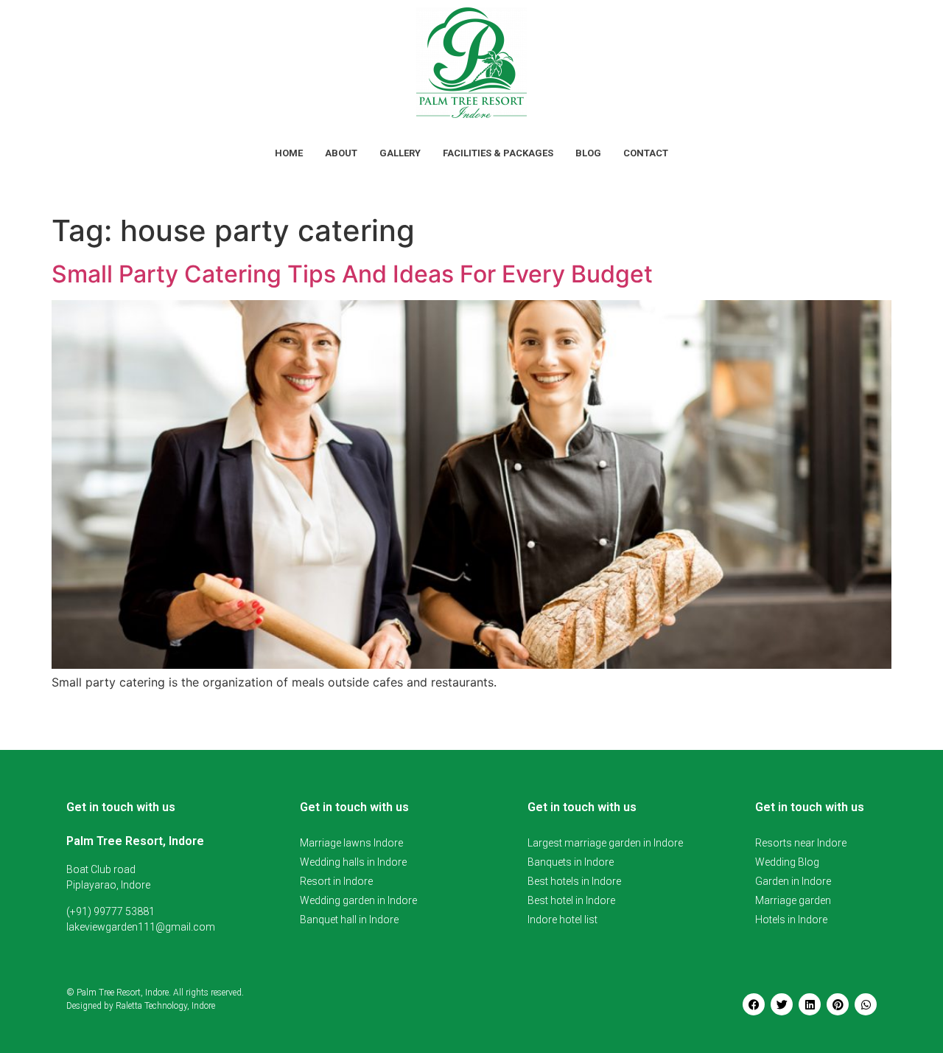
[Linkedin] (810, 1004)
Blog (588, 153)
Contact (645, 153)
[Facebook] (754, 1004)
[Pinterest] (838, 1004)
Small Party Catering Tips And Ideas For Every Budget (352, 274)
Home (289, 153)
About (341, 153)
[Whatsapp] (866, 1004)
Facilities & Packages (498, 153)
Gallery (400, 153)
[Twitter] (782, 1004)
